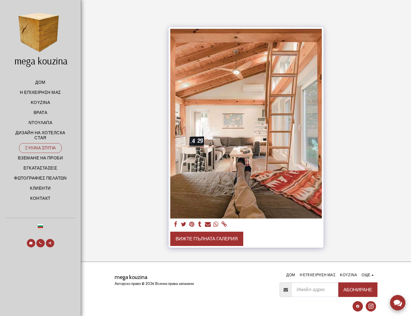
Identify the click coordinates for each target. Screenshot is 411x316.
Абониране (357, 289)
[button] (31, 243)
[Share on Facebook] (176, 224)
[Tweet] (183, 224)
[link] (224, 224)
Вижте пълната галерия (207, 238)
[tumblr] (200, 224)
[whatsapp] (216, 224)
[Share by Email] (208, 224)
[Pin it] (192, 224)
